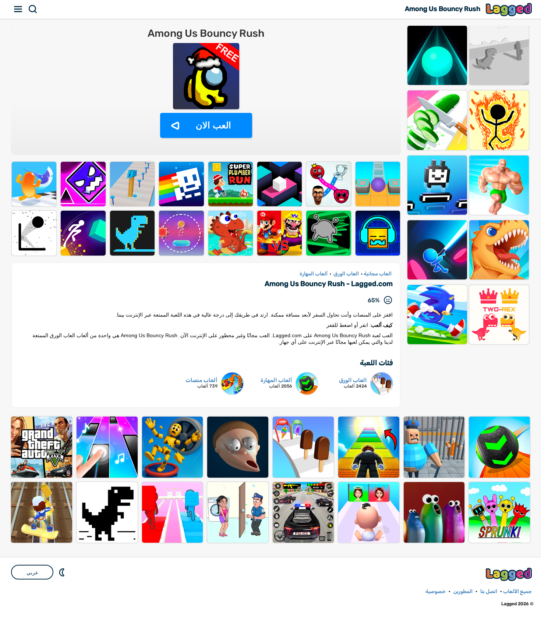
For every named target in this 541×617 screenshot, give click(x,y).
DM (62, 572)
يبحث (33, 9)
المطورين (463, 591)
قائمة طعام (18, 9)
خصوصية (435, 591)
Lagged (510, 9)
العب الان (213, 125)
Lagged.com (510, 574)
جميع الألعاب (517, 591)
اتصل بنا (488, 591)
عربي (32, 572)
